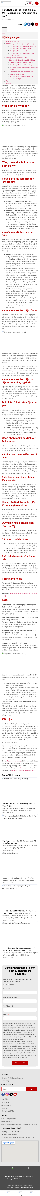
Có (6, 985)
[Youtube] (15, 1094)
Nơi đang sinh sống (10, 997)
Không (12, 985)
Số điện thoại (8, 1006)
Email (5, 1014)
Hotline (8, 1195)
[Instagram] (7, 1094)
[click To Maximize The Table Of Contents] (4, 29)
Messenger (20, 1195)
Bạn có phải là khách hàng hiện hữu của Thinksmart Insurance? (17, 980)
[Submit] (31, 1089)
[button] (25, 24)
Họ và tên (6, 989)
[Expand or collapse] (3, 34)
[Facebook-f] (3, 1094)
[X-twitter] (11, 1094)
